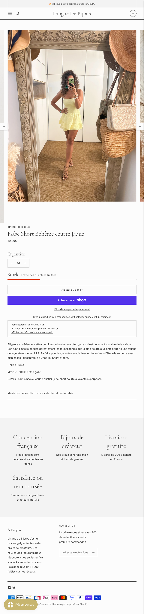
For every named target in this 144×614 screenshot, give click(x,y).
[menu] (10, 13)
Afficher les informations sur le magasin (32, 332)
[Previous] (4, 126)
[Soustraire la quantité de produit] (12, 263)
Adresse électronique (74, 548)
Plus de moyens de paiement (72, 309)
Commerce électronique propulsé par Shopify (63, 604)
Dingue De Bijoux (19, 227)
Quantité (16, 254)
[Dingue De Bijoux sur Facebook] (9, 587)
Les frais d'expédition (58, 317)
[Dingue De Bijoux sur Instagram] (14, 587)
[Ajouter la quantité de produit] (25, 263)
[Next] (140, 126)
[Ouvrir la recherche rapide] (17, 13)
